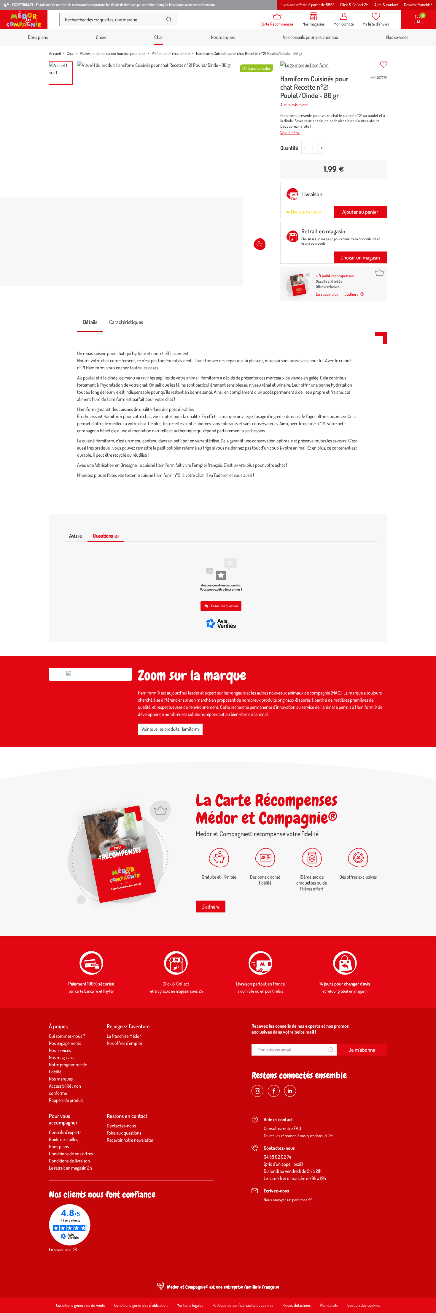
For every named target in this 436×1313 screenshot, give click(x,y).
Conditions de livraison (69, 1161)
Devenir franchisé (418, 4)
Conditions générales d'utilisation (141, 1305)
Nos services (397, 37)
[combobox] (113, 19)
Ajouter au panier (360, 211)
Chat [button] (158, 37)
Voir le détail (290, 132)
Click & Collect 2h (354, 4)
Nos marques (223, 37)
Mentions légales (189, 1305)
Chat (70, 53)
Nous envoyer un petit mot (285, 1199)
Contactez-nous (121, 1126)
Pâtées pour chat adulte (171, 53)
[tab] (90, 322)
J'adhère (210, 906)
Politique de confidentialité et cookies (242, 1305)
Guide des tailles (63, 1139)
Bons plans (38, 37)
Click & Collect (176, 984)
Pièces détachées (296, 1305)
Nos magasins (61, 1057)
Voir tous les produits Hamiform (170, 729)
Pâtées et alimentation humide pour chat (113, 53)
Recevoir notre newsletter (130, 1140)
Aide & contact (386, 4)
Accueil (55, 53)
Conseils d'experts (65, 1132)
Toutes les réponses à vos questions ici (295, 1135)
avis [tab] (75, 535)
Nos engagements (65, 1043)
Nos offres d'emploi (124, 1043)
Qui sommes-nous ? (67, 1036)
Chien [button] (101, 37)
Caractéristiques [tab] (126, 322)
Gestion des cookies (363, 1305)
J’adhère (351, 294)
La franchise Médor (124, 1036)
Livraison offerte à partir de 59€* (307, 4)
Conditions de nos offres (71, 1154)
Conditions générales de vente (80, 1305)
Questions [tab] (105, 535)
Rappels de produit (66, 1100)
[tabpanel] (218, 415)
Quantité (289, 148)
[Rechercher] (169, 19)
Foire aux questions (124, 1133)
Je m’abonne (362, 1049)
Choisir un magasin (360, 257)
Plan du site (329, 1305)
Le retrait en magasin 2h (70, 1168)
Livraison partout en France (260, 984)
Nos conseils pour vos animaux (310, 37)
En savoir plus (327, 294)
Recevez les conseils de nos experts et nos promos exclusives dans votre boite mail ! (300, 1029)
